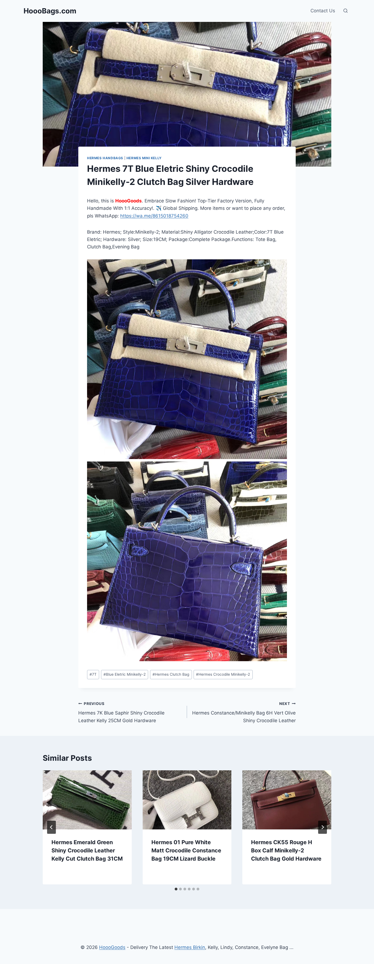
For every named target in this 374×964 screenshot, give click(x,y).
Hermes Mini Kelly (144, 158)
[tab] (176, 889)
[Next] (322, 827)
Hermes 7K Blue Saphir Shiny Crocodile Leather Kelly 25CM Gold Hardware (121, 712)
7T (93, 674)
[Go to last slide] (51, 827)
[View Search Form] (345, 11)
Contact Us (322, 10)
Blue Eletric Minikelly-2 (124, 674)
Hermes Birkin (189, 947)
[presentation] (87, 799)
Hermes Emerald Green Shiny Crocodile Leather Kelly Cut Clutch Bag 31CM (87, 850)
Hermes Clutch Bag (171, 674)
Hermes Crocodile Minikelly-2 (223, 674)
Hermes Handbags (105, 158)
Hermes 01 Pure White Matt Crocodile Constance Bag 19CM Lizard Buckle (186, 850)
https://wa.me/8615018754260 (154, 216)
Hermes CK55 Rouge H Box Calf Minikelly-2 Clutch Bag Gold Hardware (286, 850)
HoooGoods (112, 947)
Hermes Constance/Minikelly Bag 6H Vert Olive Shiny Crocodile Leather (244, 712)
